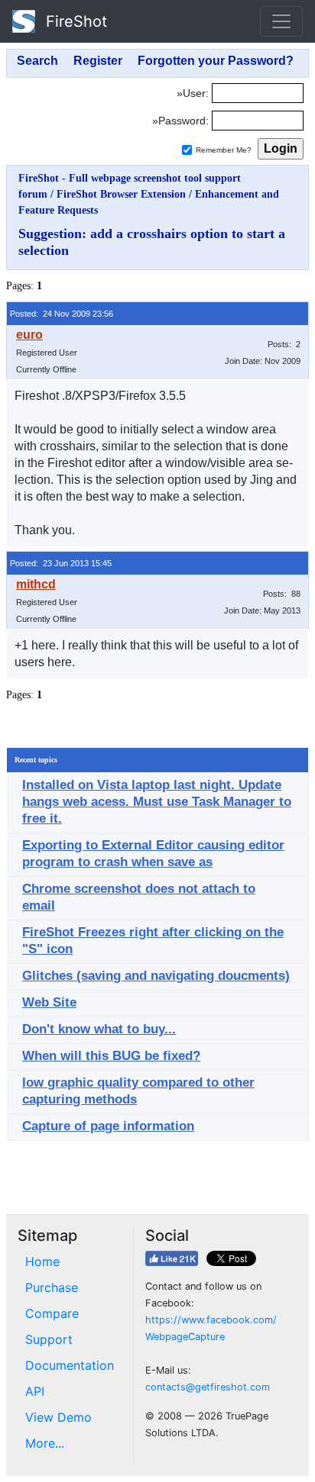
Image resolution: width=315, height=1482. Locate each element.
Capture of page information (108, 1126)
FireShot (74, 21)
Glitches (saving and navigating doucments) (156, 975)
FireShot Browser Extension (121, 194)
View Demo (58, 1417)
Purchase (51, 1287)
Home (42, 1261)
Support (49, 1339)
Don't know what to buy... (99, 1029)
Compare (52, 1313)
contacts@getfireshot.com (207, 1387)
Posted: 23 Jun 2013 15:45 (61, 563)
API (34, 1391)
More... (44, 1443)
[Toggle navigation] (281, 21)
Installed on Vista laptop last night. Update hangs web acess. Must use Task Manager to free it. (156, 802)
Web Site (49, 1002)
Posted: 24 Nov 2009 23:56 (61, 313)
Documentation (69, 1365)
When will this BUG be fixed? (111, 1056)
